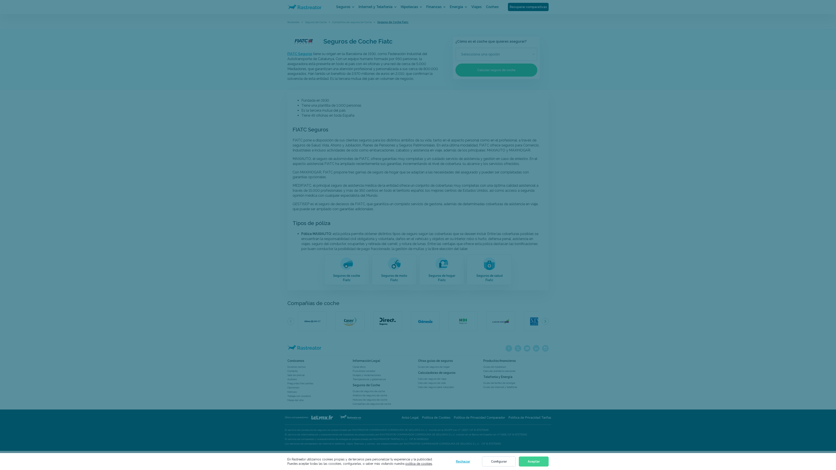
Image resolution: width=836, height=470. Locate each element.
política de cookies (418, 463)
